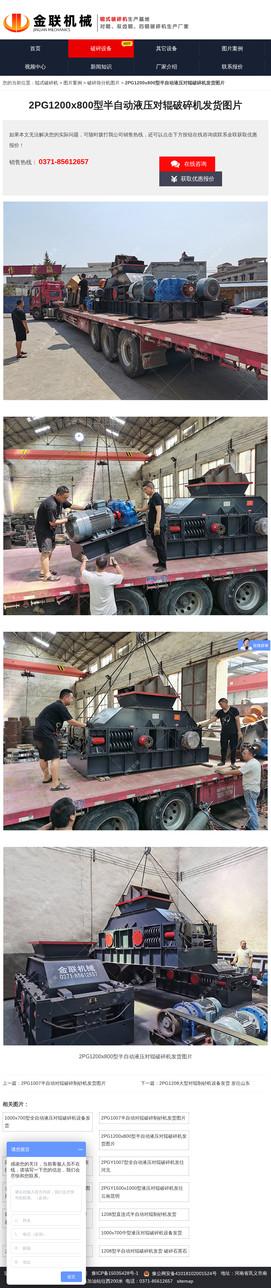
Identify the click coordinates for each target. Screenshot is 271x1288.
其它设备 (166, 48)
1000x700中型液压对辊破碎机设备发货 (141, 1232)
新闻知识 (101, 66)
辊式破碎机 (46, 82)
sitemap (185, 1281)
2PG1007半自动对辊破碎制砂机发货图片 (63, 1083)
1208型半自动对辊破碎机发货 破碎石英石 (144, 1251)
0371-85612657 (64, 162)
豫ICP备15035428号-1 (115, 1273)
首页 (35, 48)
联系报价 (232, 66)
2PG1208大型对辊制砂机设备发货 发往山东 (204, 1083)
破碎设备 (101, 48)
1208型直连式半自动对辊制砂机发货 (138, 1214)
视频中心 (35, 66)
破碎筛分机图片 (103, 82)
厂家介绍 (166, 66)
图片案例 (232, 48)
